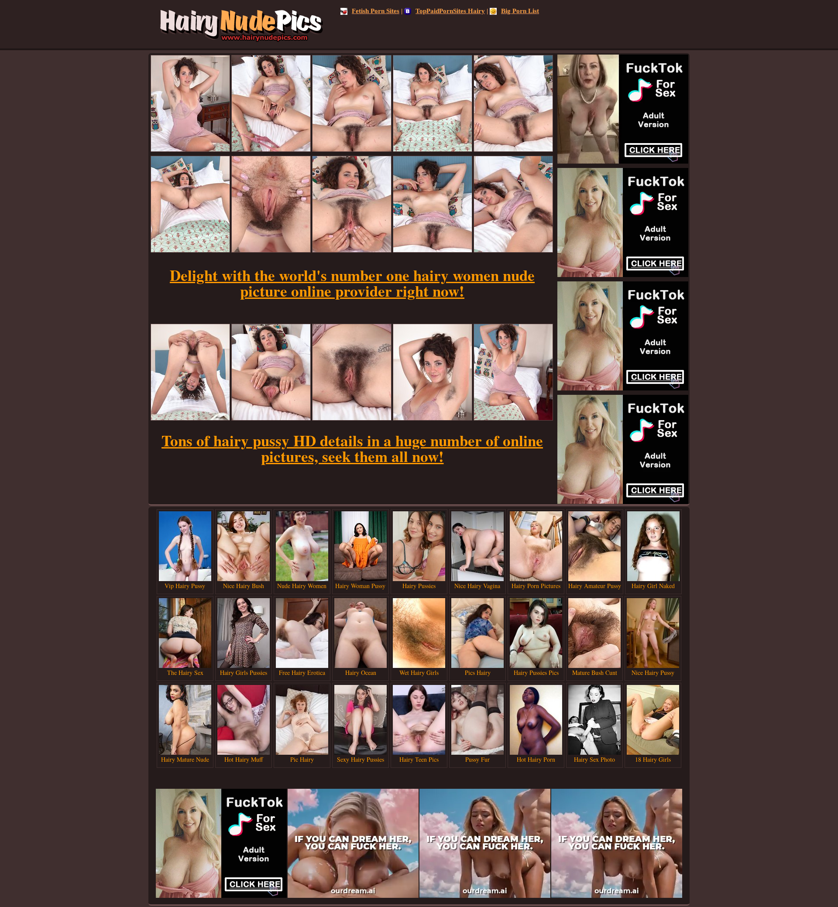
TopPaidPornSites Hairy (450, 10)
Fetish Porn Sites (375, 10)
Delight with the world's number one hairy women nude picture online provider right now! (352, 283)
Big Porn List (520, 10)
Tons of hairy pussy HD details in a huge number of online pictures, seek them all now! (352, 448)
